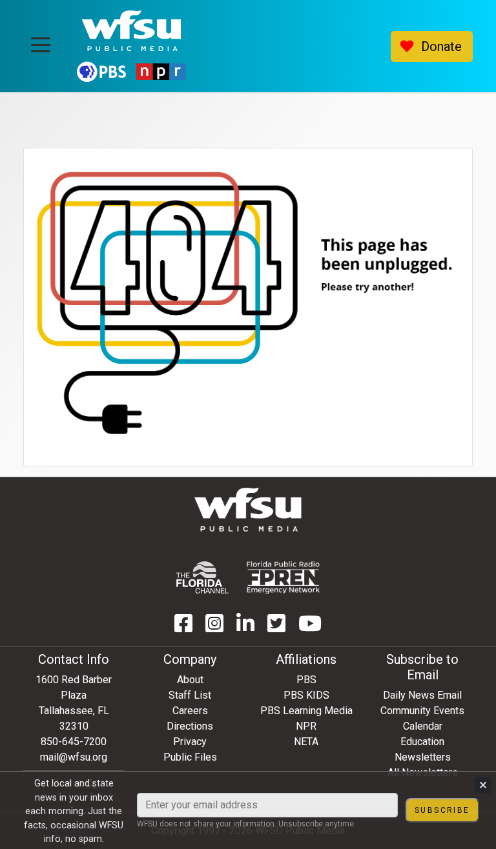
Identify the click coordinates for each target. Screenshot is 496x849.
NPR (306, 726)
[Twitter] (276, 627)
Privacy (190, 741)
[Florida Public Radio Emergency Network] (283, 577)
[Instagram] (214, 627)
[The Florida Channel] (202, 577)
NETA (306, 741)
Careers (190, 710)
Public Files (190, 757)
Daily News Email (422, 695)
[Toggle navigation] (40, 41)
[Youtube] (310, 627)
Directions (190, 726)
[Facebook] (183, 627)
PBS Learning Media (306, 710)
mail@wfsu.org (73, 757)
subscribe (442, 810)
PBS (306, 680)
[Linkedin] (245, 627)
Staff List (190, 695)
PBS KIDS (306, 695)
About (190, 680)
